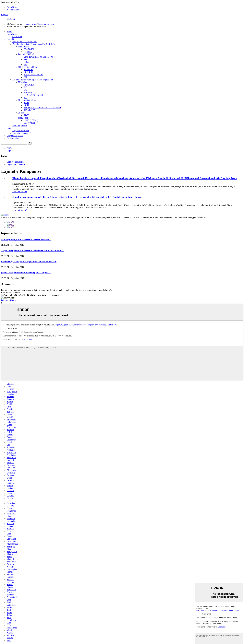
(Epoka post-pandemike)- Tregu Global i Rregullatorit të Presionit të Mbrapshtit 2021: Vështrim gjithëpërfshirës (77, 196)
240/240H (28, 69)
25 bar (21, 112)
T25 (25, 97)
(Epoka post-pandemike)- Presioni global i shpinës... (26, 272)
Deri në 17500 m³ (26, 54)
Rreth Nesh (12, 7)
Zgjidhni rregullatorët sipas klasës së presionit (32, 79)
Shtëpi (9, 31)
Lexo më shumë (19, 191)
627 (25, 64)
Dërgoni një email (9, 300)
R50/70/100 (29, 49)
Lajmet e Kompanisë (21, 133)
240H (26, 102)
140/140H (28, 72)
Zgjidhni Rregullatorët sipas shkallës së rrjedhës (33, 44)
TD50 (26, 59)
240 (25, 87)
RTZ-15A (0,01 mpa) (33, 95)
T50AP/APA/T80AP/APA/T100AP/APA (42, 107)
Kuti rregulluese (19, 125)
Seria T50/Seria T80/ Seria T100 (38, 57)
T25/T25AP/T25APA (33, 74)
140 (25, 90)
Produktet (11, 39)
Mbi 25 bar (23, 118)
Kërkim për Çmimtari (10, 292)
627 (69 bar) (29, 123)
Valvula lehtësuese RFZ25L (24, 41)
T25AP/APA (29, 110)
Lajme (9, 128)
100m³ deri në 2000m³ (28, 67)
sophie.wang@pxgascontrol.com (40, 24)
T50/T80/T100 (30, 92)
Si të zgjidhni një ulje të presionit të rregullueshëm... (26, 239)
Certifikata (17, 36)
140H (26, 105)
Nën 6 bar (22, 82)
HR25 (26, 62)
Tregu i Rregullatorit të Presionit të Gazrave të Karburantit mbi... (32, 250)
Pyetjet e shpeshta (15, 135)
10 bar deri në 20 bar (27, 100)
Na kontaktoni (13, 9)
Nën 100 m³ (23, 46)
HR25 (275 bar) (31, 120)
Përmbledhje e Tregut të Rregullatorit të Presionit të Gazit (28, 261)
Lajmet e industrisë (20, 130)
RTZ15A (28, 52)
